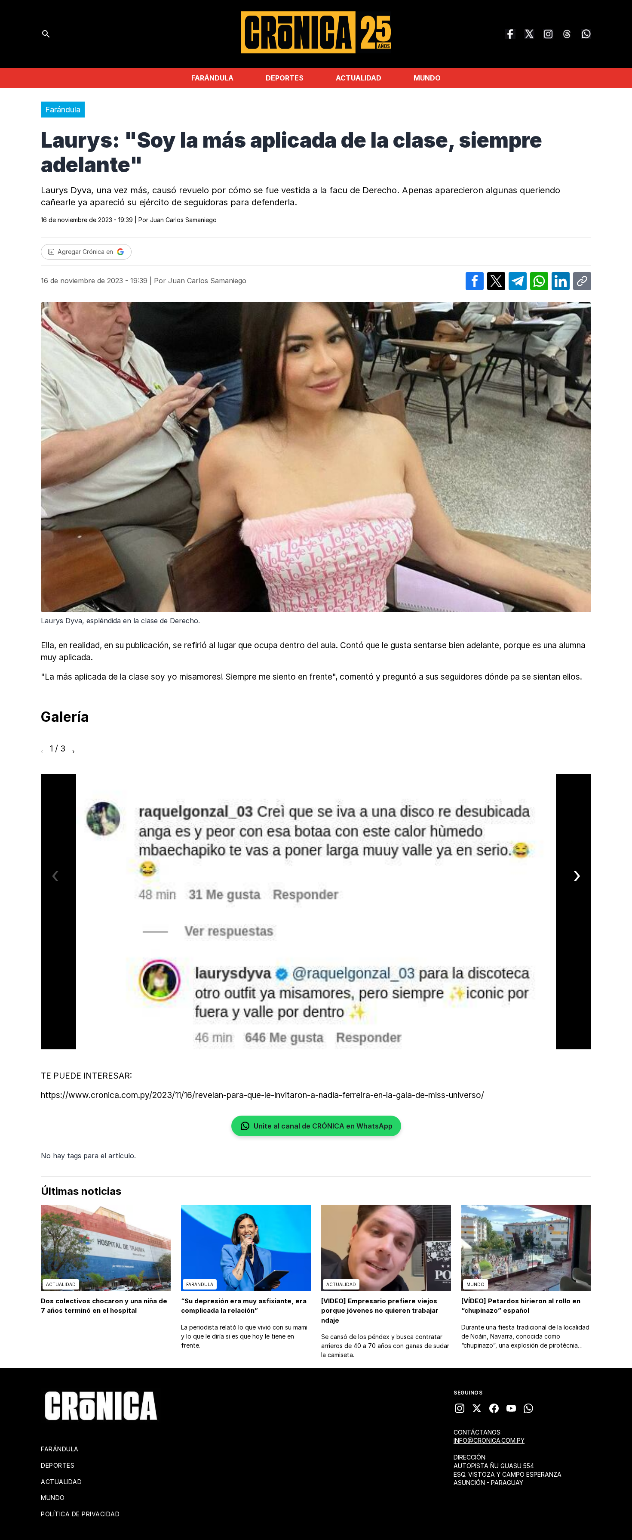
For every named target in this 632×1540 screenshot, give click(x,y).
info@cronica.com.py (489, 1440)
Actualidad (358, 78)
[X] (477, 1408)
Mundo (427, 78)
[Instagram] (548, 34)
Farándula (212, 78)
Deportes (285, 78)
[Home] (101, 1405)
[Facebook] (510, 34)
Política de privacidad (80, 1514)
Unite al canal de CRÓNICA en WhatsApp (323, 1126)
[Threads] (567, 34)
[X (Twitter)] (529, 34)
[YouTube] (511, 1408)
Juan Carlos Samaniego (183, 219)
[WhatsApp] (586, 34)
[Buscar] (46, 34)
